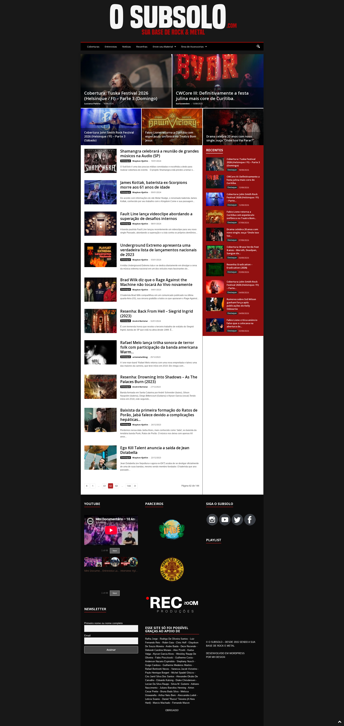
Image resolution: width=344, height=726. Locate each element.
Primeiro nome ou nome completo (103, 623)
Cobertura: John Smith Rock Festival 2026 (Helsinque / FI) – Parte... (243, 197)
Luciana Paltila (92, 103)
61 (104, 486)
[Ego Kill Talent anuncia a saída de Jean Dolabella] (100, 457)
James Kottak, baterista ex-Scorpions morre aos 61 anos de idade (153, 185)
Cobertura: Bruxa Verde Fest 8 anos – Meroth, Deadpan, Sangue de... (243, 250)
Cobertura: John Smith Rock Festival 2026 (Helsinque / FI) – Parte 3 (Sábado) (109, 136)
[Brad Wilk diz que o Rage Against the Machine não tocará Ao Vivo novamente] (100, 289)
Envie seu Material (163, 46)
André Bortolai (140, 321)
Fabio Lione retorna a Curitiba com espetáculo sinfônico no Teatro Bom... (241, 215)
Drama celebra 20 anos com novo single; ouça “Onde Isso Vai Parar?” (230, 138)
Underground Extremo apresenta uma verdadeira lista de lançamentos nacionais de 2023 (158, 250)
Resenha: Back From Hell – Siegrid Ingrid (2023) (156, 313)
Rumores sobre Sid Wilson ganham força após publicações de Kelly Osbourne (241, 304)
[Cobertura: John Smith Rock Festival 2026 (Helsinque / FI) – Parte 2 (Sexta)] (215, 286)
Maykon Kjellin (140, 161)
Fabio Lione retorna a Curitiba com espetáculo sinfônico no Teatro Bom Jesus (170, 136)
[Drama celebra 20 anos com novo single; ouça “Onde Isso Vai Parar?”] (233, 130)
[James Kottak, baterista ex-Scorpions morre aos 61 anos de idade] (100, 192)
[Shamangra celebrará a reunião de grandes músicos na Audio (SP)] (100, 161)
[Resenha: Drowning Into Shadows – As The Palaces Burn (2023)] (100, 387)
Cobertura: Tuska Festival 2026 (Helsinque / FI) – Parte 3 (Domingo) (120, 95)
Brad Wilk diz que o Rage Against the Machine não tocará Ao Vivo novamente (156, 282)
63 (116, 486)
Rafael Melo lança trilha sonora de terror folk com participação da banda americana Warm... (159, 347)
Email (87, 635)
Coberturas (93, 46)
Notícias (126, 46)
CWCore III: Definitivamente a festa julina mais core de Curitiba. (212, 95)
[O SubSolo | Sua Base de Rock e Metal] (172, 20)
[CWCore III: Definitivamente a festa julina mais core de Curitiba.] (215, 181)
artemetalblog (140, 357)
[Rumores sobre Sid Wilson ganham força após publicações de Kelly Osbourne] (215, 304)
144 (129, 486)
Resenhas (141, 46)
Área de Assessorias (192, 46)
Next (115, 551)
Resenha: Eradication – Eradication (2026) (239, 266)
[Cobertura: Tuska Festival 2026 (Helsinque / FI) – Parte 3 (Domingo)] (215, 164)
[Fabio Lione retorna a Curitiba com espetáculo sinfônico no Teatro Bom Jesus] (172, 128)
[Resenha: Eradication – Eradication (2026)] (215, 269)
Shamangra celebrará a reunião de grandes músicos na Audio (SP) (159, 153)
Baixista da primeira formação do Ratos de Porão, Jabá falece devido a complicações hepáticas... (158, 415)
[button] (258, 47)
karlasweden (183, 103)
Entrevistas (111, 46)
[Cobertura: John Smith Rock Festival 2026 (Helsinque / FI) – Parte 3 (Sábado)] (111, 128)
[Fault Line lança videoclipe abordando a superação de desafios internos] (100, 224)
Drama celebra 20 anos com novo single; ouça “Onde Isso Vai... (243, 232)
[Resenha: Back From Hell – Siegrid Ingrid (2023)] (100, 321)
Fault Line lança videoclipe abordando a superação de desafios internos (156, 216)
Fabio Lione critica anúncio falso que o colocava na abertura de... (242, 323)
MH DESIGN (218, 657)
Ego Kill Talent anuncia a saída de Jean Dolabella (154, 450)
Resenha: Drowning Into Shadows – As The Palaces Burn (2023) (158, 379)
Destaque (125, 161)
